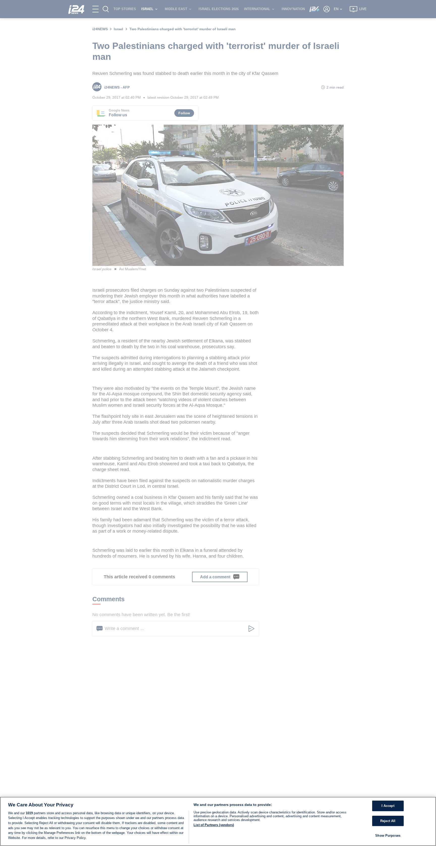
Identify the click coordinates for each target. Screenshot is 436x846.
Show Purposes (387, 836)
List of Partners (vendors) (214, 825)
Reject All (387, 821)
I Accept (388, 806)
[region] (218, 821)
